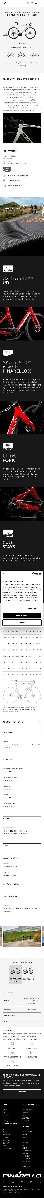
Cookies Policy (16, 1192)
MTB (4, 1118)
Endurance (17, 12)
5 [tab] (24, 953)
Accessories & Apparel (31, 1104)
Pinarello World (10, 1124)
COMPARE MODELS (14, 186)
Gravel (5, 1112)
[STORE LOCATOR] (28, 3)
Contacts (7, 1148)
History (6, 1140)
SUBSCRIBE (22, 1092)
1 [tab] (14, 953)
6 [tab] (27, 953)
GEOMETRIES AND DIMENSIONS (18, 175)
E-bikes (5, 1115)
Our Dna (6, 1137)
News (5, 1129)
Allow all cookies (22, 615)
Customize (21, 622)
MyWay (5, 1121)
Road (10, 12)
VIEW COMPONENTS (14, 180)
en (24, 3)
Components (28, 1110)
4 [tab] (22, 953)
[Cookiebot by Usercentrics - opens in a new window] (32, 573)
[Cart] (36, 3)
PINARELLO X (25, 12)
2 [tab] (17, 953)
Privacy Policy (7, 1192)
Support (26, 1126)
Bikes (6, 12)
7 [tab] (30, 953)
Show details (32, 608)
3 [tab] (19, 953)
